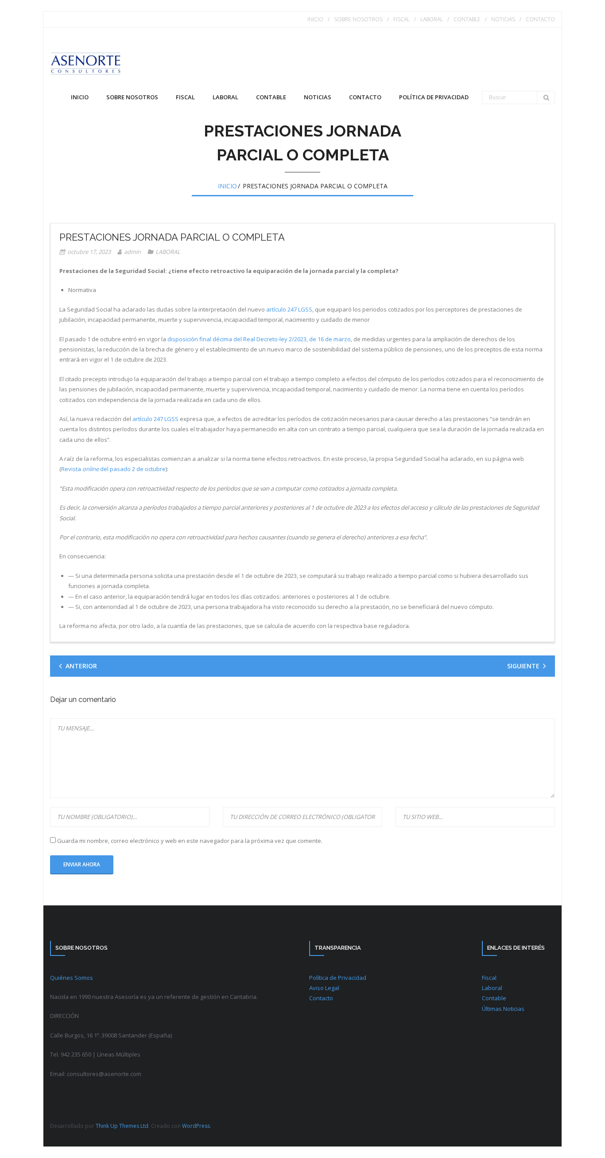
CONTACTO (540, 19)
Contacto (321, 998)
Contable (494, 998)
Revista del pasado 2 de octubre (113, 469)
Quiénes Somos (71, 978)
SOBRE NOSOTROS (358, 19)
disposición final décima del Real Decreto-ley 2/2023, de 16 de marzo (259, 339)
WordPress (196, 1126)
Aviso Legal (324, 988)
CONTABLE (467, 19)
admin (132, 252)
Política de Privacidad (337, 978)
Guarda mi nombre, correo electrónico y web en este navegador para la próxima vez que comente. (189, 841)
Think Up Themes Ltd (122, 1126)
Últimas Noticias (503, 1009)
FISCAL (401, 19)
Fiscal (489, 978)
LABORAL (431, 19)
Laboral (492, 988)
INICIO (315, 19)
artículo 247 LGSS (289, 309)
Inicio (80, 97)
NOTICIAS (503, 19)
